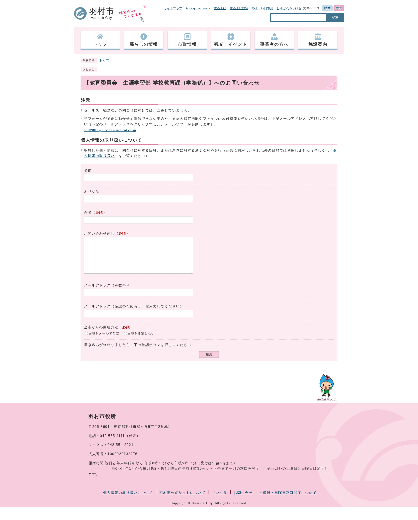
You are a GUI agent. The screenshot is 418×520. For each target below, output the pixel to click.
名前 (88, 170)
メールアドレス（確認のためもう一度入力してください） (134, 306)
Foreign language (198, 8)
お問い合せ (243, 493)
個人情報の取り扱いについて (128, 493)
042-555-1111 (112, 436)
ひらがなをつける (289, 8)
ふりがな (91, 191)
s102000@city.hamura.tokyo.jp (110, 130)
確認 (209, 354)
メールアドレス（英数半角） (109, 285)
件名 (88, 212)
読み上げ (220, 8)
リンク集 (219, 493)
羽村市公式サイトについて (182, 493)
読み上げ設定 (239, 8)
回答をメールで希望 (104, 333)
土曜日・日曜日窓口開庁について (288, 493)
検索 (335, 17)
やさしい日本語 (262, 8)
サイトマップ (173, 8)
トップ (104, 60)
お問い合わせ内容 (99, 233)
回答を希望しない (141, 333)
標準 (339, 8)
